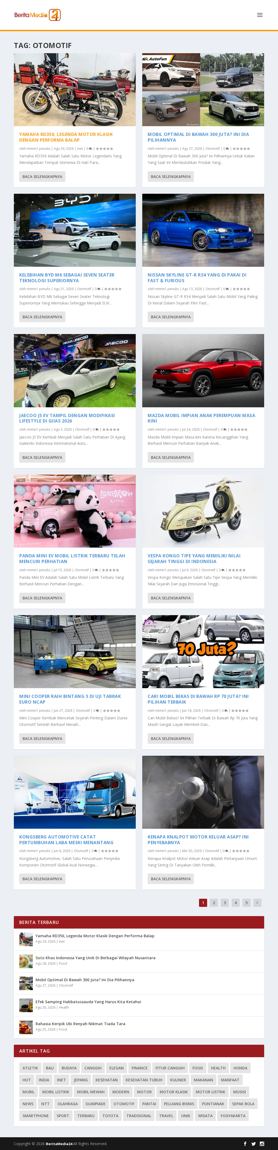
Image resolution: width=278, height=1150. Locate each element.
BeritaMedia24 (59, 1143)
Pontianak (213, 1103)
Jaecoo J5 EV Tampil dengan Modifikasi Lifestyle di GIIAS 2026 (67, 418)
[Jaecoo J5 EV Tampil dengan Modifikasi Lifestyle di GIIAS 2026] (75, 370)
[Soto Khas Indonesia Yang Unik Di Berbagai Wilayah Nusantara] (26, 961)
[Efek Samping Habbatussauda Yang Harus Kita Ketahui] (26, 1005)
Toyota (110, 1115)
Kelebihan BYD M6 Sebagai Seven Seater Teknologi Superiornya (67, 278)
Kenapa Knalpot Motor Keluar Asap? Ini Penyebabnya (198, 840)
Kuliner (178, 1079)
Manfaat (230, 1079)
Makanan (203, 1079)
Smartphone (36, 1115)
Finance (140, 1067)
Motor (144, 1091)
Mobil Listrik (55, 1091)
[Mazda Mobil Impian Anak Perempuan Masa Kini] (203, 370)
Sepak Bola (243, 1103)
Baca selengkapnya (42, 176)
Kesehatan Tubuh (144, 1079)
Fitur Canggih (170, 1067)
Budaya (69, 1067)
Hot (27, 1079)
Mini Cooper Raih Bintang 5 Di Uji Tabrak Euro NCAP (70, 699)
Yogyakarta (232, 1115)
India (44, 1079)
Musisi (239, 1091)
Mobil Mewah (91, 1091)
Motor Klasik (174, 1091)
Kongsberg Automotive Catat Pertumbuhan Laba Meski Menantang (66, 840)
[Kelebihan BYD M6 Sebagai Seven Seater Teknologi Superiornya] (75, 230)
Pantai (149, 1103)
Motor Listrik (210, 1091)
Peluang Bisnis (179, 1103)
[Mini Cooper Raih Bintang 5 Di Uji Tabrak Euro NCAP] (75, 651)
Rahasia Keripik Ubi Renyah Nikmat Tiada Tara (80, 1023)
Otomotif (84, 289)
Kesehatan (107, 1079)
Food (63, 963)
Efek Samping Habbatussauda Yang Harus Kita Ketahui (88, 1001)
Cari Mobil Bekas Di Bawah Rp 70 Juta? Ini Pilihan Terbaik (198, 699)
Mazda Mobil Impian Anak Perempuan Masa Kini (201, 418)
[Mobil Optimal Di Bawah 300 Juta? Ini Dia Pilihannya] (203, 89)
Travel (166, 1115)
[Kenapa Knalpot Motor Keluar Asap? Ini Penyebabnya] (203, 792)
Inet (80, 148)
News (28, 1103)
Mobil (28, 1091)
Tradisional (138, 1115)
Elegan (116, 1067)
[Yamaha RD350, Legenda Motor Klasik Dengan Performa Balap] (75, 89)
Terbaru (85, 1115)
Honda (240, 1067)
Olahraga (68, 1103)
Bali (50, 1067)
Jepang (81, 1079)
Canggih (93, 1067)
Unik (185, 1115)
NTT (45, 1103)
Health (64, 1007)
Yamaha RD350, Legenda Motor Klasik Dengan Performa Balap (66, 137)
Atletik (30, 1067)
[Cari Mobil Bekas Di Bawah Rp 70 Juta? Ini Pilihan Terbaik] (203, 651)
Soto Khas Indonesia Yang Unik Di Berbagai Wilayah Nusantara (96, 957)
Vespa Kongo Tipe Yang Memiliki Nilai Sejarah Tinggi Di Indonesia (194, 558)
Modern (120, 1091)
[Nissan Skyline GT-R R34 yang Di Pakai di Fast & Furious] (203, 230)
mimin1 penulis (38, 148)
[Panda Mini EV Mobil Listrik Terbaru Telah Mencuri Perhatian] (75, 511)
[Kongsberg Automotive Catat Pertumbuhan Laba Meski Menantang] (75, 792)
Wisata (205, 1115)
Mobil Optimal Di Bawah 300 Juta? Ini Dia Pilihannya (198, 137)
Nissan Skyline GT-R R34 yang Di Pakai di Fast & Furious (197, 278)
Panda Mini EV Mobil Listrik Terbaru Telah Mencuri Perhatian (72, 558)
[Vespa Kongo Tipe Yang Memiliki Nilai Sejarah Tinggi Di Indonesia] (203, 511)
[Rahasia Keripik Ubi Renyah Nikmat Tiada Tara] (26, 1027)
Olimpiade (96, 1103)
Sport (63, 1115)
